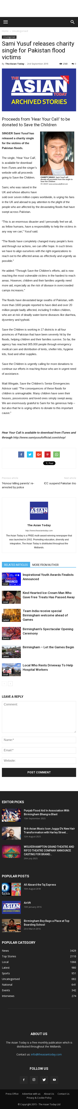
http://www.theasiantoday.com (39, 530)
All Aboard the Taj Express (40, 884)
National (7, 984)
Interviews (8, 996)
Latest (6, 620)
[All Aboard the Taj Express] (11, 889)
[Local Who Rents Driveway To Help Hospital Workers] (11, 669)
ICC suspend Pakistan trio (60, 483)
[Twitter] (44, 1080)
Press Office (12, 1093)
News (5, 950)
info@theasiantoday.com (46, 1054)
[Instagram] (34, 1080)
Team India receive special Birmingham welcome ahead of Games (45, 615)
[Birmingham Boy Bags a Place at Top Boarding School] (11, 925)
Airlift (27, 902)
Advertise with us (31, 1093)
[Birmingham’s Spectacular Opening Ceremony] (11, 633)
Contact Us (63, 1093)
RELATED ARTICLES (16, 564)
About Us (49, 1093)
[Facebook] (23, 1080)
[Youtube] (54, 1080)
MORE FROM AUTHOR (45, 564)
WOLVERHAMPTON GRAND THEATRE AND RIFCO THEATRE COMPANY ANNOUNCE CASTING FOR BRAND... (49, 850)
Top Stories (9, 956)
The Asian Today (14, 63)
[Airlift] (11, 907)
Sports (6, 973)
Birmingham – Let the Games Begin (48, 647)
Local (5, 584)
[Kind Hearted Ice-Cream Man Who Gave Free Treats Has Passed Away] (11, 597)
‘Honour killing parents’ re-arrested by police (18, 485)
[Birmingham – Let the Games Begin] (11, 651)
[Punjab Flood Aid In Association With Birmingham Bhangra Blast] (11, 815)
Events (6, 638)
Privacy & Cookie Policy (39, 1097)
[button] (72, 22)
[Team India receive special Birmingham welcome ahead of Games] (11, 615)
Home (5, 31)
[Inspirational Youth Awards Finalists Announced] (11, 579)
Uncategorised (20, 31)
